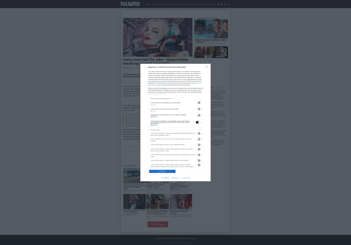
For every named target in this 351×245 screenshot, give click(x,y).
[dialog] (175, 122)
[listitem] (175, 99)
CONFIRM (162, 171)
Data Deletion (165, 178)
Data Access (175, 178)
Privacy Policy (186, 178)
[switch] (198, 102)
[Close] (207, 67)
